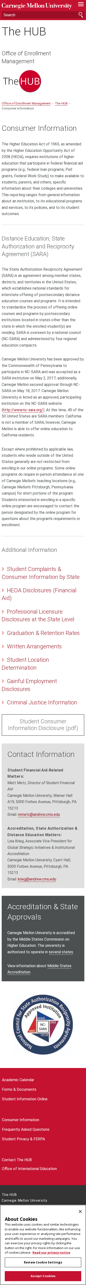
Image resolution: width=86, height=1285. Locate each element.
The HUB (24, 31)
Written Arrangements (34, 646)
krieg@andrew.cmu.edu (37, 879)
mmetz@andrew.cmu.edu (39, 814)
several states (61, 952)
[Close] (80, 1211)
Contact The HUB (17, 1160)
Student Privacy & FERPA (23, 1139)
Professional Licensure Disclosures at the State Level (38, 615)
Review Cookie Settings (43, 1262)
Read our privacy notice (51, 1252)
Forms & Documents (19, 1089)
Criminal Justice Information (42, 702)
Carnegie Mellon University (37, 6)
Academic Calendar (18, 1080)
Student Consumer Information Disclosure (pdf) (43, 724)
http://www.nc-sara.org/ (23, 410)
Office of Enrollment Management (26, 57)
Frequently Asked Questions (25, 1129)
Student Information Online (25, 1099)
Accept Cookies (43, 1276)
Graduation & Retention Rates (43, 633)
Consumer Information (20, 1120)
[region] (43, 1245)
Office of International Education (29, 1168)
